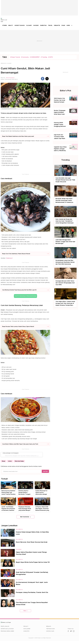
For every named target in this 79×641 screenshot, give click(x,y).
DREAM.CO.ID (3, 63)
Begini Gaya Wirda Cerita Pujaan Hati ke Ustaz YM (33, 562)
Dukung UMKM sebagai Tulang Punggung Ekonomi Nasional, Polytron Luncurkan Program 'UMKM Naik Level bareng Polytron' (60, 124)
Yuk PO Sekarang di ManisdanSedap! (25, 296)
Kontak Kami (50, 631)
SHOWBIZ (36, 25)
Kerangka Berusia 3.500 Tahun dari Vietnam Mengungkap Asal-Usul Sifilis (65, 282)
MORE (68, 25)
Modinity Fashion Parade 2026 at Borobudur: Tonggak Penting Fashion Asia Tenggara (24, 494)
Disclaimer (26, 628)
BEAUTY (10, 25)
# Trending (44, 57)
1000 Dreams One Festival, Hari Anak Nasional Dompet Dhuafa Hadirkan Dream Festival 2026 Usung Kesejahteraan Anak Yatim (60, 100)
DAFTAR (45, 471)
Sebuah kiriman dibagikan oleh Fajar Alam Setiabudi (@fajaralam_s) (21, 455)
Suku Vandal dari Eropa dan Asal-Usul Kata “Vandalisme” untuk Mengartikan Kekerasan (65, 221)
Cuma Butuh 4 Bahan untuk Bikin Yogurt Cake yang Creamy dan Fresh (20, 444)
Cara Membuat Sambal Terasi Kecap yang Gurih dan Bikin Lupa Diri (19, 290)
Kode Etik (26, 631)
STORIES (4, 25)
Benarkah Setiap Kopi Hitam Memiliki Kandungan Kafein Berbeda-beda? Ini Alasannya (64, 200)
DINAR (63, 25)
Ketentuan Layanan (7, 628)
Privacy (25, 626)
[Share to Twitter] (47, 78)
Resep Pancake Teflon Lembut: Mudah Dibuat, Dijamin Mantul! (18, 326)
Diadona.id (9, 258)
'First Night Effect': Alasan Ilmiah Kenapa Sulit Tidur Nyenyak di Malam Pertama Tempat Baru (65, 303)
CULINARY (29, 25)
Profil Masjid (5, 626)
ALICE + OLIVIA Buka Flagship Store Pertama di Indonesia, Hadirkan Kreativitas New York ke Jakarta (8, 510)
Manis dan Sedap (19, 461)
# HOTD (50, 57)
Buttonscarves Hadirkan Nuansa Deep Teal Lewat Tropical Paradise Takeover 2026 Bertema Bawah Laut (8, 494)
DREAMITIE (57, 25)
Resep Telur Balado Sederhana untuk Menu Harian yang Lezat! (18, 136)
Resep (3, 461)
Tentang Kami (50, 628)
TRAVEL (50, 25)
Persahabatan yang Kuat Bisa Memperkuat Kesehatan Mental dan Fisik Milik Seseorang (65, 262)
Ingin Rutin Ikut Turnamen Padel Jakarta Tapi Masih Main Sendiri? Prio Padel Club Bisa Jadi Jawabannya (60, 136)
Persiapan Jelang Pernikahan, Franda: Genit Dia (32, 592)
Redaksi (48, 626)
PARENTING (43, 25)
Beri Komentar (24, 517)
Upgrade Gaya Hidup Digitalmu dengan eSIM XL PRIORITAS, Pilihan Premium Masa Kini (60, 149)
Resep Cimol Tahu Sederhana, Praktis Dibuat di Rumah (16, 253)
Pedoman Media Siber (7, 631)
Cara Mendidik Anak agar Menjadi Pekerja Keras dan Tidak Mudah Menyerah (65, 180)
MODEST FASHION (20, 25)
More (25, 610)
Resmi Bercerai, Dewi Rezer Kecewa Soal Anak (31, 542)
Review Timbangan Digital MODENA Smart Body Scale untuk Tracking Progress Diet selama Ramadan (60, 112)
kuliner (10, 461)
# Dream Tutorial (15, 57)
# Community (25, 57)
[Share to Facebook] (42, 78)
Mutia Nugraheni (10, 77)
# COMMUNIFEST (35, 57)
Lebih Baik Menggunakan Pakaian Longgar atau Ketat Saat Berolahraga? (65, 241)
